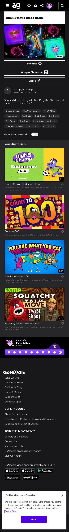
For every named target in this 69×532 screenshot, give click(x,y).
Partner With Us (14, 446)
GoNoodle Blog (13, 387)
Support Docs (12, 396)
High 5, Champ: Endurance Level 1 (24, 184)
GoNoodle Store (14, 382)
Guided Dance (12, 111)
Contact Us (11, 441)
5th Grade (24, 121)
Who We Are (12, 377)
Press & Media (13, 392)
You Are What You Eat (17, 276)
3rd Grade (54, 116)
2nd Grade (40, 116)
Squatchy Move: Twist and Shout (23, 323)
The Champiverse (31, 111)
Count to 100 (12, 231)
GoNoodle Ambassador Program (23, 451)
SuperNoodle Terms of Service (22, 424)
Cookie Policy (11, 511)
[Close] (62, 495)
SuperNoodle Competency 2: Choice (22, 126)
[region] (34, 510)
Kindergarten (12, 116)
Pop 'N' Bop (49, 111)
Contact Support (14, 401)
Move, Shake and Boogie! (44, 121)
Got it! (34, 519)
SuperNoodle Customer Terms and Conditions (30, 419)
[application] (34, 41)
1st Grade (26, 116)
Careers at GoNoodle (16, 436)
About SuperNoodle (16, 414)
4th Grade (10, 121)
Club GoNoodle (13, 455)
